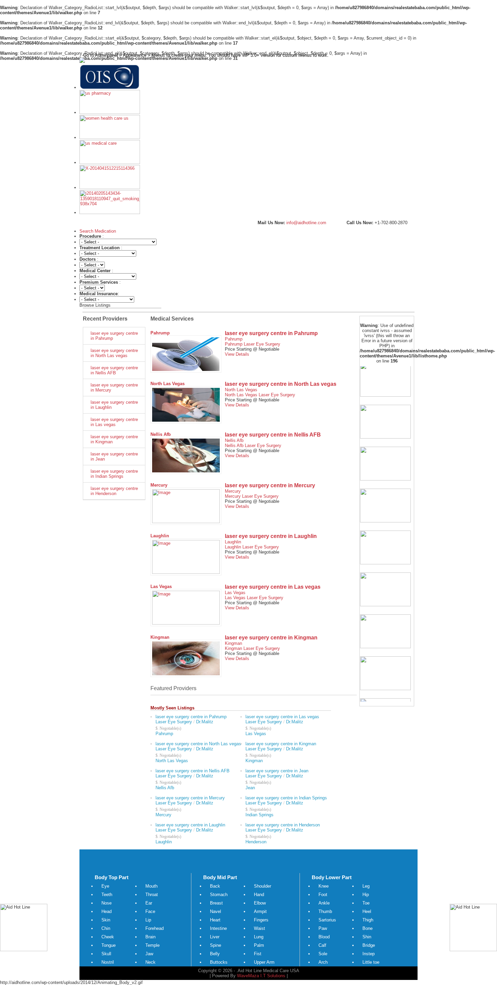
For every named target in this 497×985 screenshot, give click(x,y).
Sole (322, 953)
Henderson (255, 841)
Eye (105, 886)
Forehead (154, 928)
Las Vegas (161, 586)
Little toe (370, 962)
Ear (148, 903)
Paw (322, 928)
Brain (150, 936)
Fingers (261, 919)
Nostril (107, 962)
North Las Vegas (167, 383)
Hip (365, 894)
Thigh (367, 919)
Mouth (151, 886)
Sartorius (327, 919)
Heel (366, 911)
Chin (105, 928)
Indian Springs (259, 814)
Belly (215, 953)
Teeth (106, 894)
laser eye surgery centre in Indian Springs (114, 474)
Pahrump (160, 332)
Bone (367, 928)
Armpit (260, 911)
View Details (237, 354)
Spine (215, 945)
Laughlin (159, 535)
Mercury (158, 485)
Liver (214, 936)
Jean (250, 787)
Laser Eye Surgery (262, 344)
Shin (366, 936)
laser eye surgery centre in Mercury (114, 387)
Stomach (219, 894)
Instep (368, 953)
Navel (215, 911)
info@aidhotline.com (305, 222)
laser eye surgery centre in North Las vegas (114, 353)
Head (106, 911)
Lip (148, 919)
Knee (323, 886)
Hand (259, 894)
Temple (152, 945)
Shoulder (262, 886)
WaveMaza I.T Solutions (261, 975)
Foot (322, 894)
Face (150, 911)
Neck (150, 962)
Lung (258, 936)
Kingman (159, 637)
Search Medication (97, 231)
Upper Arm (264, 962)
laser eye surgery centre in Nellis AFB (114, 370)
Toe (366, 903)
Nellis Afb (160, 434)
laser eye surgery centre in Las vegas (114, 422)
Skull (106, 953)
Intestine (218, 928)
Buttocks (219, 962)
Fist (257, 953)
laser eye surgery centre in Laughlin (114, 405)
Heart (215, 919)
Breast (216, 903)
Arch (323, 962)
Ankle (324, 903)
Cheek (107, 936)
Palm (259, 945)
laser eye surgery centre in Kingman (114, 439)
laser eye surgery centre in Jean (114, 456)
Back (215, 886)
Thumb (325, 911)
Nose (106, 903)
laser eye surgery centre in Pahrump (114, 336)
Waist (259, 928)
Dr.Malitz (204, 721)
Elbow (260, 903)
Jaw (149, 953)
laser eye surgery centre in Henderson (114, 491)
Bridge (368, 945)
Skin (105, 919)
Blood (324, 936)
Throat (151, 894)
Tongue (108, 945)
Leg (366, 886)
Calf (322, 945)
